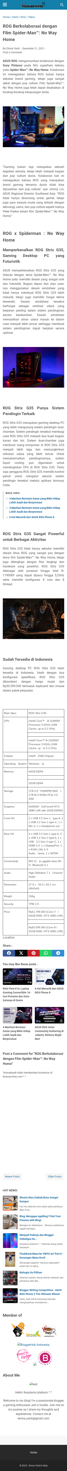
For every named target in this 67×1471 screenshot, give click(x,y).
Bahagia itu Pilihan (31, 1272)
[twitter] (21, 953)
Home (33, 1452)
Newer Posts (12, 1176)
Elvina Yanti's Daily (38, 1465)
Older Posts (54, 1176)
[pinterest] (33, 953)
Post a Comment (12, 52)
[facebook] (9, 953)
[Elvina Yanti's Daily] (33, 5)
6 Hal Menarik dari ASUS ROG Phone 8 (31, 517)
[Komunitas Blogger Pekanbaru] (33, 1336)
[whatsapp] (46, 953)
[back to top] (59, 1462)
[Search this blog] (62, 5)
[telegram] (58, 953)
